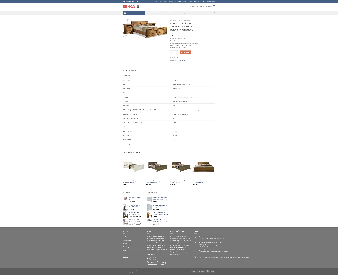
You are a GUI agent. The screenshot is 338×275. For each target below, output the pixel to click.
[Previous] (123, 172)
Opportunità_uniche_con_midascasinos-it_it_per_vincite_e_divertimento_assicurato (212, 237)
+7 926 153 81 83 (194, 6)
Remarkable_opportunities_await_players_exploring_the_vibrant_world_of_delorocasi (224, 257)
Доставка (170, 1)
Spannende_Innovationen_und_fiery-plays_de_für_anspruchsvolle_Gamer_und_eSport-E (214, 251)
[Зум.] (125, 36)
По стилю (160, 13)
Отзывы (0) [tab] (132, 70)
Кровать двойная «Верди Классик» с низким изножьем (203, 181)
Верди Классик (177, 80)
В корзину (185, 52)
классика (175, 127)
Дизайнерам (178, 1)
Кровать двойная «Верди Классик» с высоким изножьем (133, 181)
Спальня (175, 75)
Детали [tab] (125, 70)
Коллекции (169, 13)
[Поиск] (214, 13)
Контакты (196, 1)
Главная (173, 20)
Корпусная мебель (184, 20)
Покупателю (163, 1)
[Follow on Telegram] (203, 1)
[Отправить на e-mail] (148, 258)
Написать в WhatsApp (210, 1)
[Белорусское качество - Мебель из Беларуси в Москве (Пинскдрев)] (131, 6)
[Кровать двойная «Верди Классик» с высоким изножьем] (134, 166)
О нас (156, 1)
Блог (184, 1)
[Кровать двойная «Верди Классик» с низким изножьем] (204, 166)
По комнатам (150, 13)
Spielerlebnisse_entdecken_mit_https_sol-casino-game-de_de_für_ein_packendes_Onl (211, 244)
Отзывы (190, 1)
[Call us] (151, 258)
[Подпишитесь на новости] (201, 1)
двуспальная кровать (179, 93)
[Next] (214, 172)
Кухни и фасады (181, 13)
